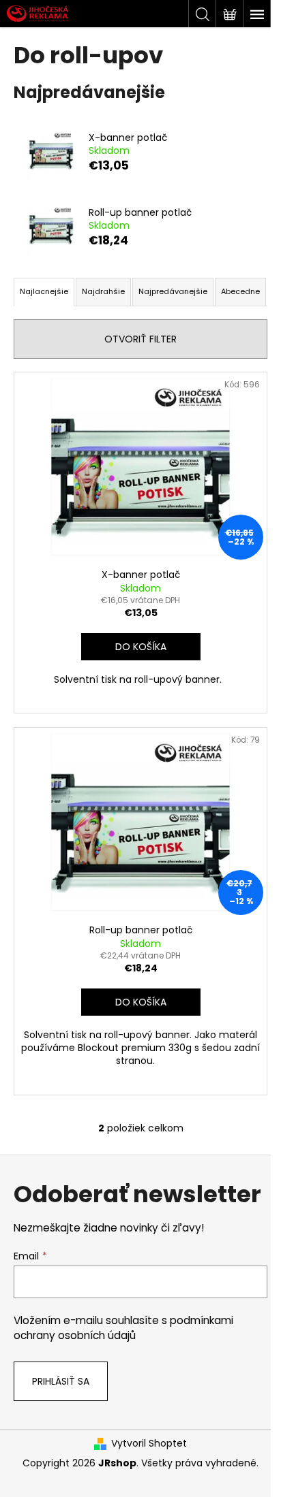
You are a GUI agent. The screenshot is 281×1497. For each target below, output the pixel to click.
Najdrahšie (103, 291)
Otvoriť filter (140, 339)
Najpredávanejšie (172, 291)
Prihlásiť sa (60, 1381)
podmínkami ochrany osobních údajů (123, 1327)
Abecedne (240, 291)
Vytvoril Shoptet (149, 1443)
